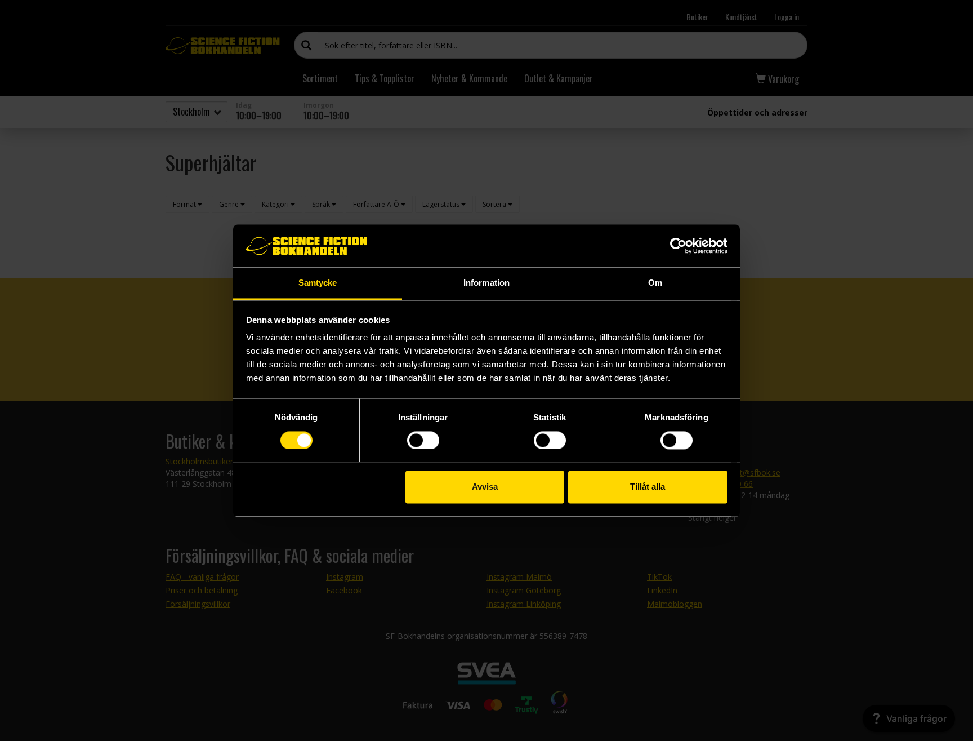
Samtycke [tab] (317, 283)
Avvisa (485, 487)
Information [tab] (486, 283)
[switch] (423, 440)
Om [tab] (655, 283)
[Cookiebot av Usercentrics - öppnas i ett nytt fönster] (678, 245)
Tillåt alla (647, 487)
